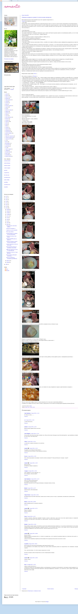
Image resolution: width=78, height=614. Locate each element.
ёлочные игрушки (8, 105)
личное (34, 407)
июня (8, 219)
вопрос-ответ (27, 407)
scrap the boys (6, 172)
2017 (6, 196)
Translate (12, 89)
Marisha (25, 524)
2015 (6, 199)
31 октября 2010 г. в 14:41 (31, 564)
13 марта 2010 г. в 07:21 (33, 508)
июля (8, 217)
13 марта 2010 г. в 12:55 (31, 516)
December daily (8, 151)
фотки (6, 141)
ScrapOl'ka (26, 543)
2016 (6, 197)
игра (6, 108)
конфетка (7, 111)
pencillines (6, 182)
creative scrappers (7, 167)
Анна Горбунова (27, 413)
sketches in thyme (8, 156)
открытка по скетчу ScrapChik (11, 230)
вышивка (7, 98)
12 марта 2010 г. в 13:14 (35, 433)
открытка (7, 121)
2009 (6, 264)
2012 (6, 204)
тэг (5, 140)
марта (8, 224)
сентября (8, 214)
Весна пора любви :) (10, 231)
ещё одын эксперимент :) (10, 228)
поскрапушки (7, 131)
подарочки (7, 128)
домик (6, 104)
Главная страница (50, 588)
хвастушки (7, 144)
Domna (25, 501)
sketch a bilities (6, 179)
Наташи (34, 76)
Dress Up (6, 153)
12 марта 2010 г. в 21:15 (35, 478)
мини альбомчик (8, 117)
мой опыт (7, 118)
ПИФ (6, 125)
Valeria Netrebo (27, 494)
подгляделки (7, 130)
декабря (8, 209)
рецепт (6, 134)
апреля (8, 222)
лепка (6, 114)
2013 (6, 202)
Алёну (35, 73)
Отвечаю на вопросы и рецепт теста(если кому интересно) (36, 17)
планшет (6, 127)
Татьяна (23, 21)
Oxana (25, 516)
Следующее (24, 588)
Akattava (26, 426)
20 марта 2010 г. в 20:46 (33, 557)
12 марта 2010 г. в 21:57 (31, 488)
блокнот (6, 95)
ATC (6, 147)
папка (6, 124)
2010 (6, 207)
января (8, 262)
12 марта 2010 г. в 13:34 (31, 441)
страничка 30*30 (8, 138)
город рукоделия (8, 99)
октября (8, 212)
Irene (25, 564)
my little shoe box (7, 177)
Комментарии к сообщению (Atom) (34, 590)
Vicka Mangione (27, 433)
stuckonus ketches (7, 160)
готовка (31, 407)
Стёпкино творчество (9, 137)
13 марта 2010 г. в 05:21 (34, 494)
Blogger (47, 601)
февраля (8, 260)
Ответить (26, 416)
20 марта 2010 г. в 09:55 (33, 543)
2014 (6, 201)
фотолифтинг (7, 143)
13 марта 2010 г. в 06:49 (31, 501)
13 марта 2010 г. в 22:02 (32, 524)
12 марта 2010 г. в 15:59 (32, 456)
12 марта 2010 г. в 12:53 (32, 426)
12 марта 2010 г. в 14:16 (33, 448)
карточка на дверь (8, 109)
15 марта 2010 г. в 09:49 (33, 533)
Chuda (25, 441)
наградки (7, 120)
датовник (7, 102)
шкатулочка (7, 146)
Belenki (25, 488)
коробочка (7, 112)
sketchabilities (7, 154)
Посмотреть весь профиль (9, 58)
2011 (6, 206)
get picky (5, 170)
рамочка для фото (8, 133)
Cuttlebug (7, 150)
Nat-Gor (25, 456)
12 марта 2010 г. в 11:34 (35, 413)
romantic (12, 6)
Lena (7, 269)
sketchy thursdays (7, 163)
